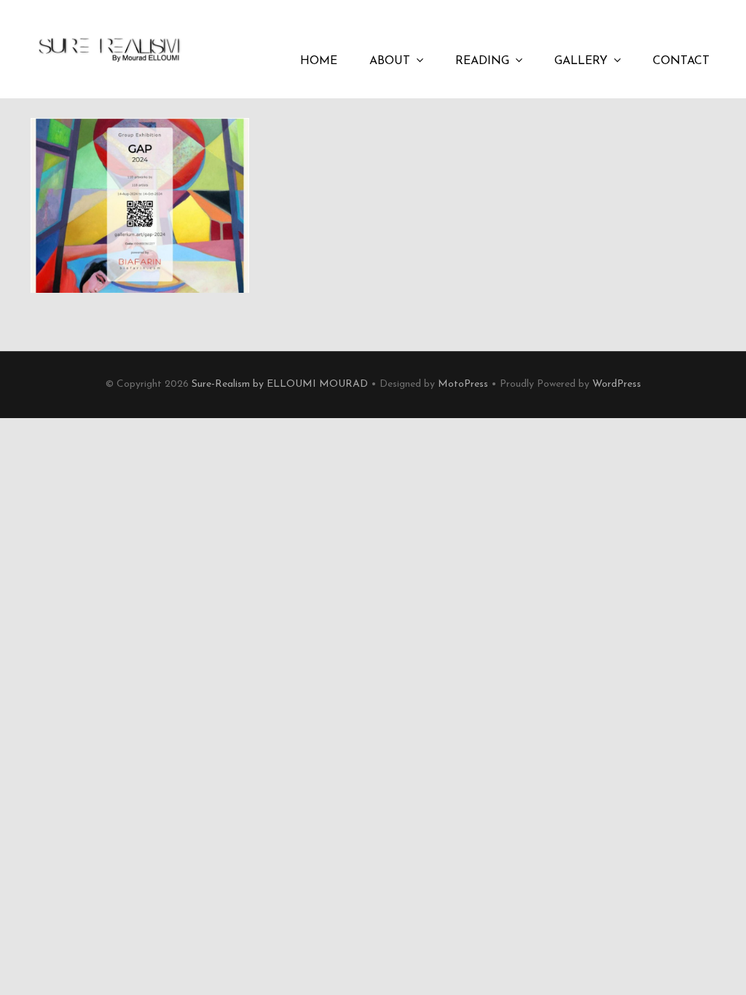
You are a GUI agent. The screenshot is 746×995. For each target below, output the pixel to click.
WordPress (616, 384)
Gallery (581, 61)
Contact (681, 61)
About (389, 61)
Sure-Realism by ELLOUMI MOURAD (280, 384)
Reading (482, 61)
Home (318, 61)
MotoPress (463, 384)
